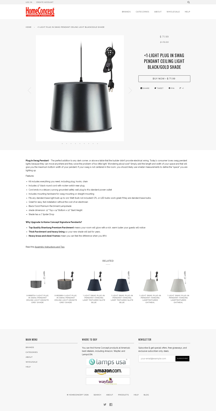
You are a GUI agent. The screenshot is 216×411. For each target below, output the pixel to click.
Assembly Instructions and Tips (50, 247)
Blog (146, 395)
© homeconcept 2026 (78, 395)
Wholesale (173, 12)
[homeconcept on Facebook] (111, 405)
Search (97, 395)
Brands (126, 12)
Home (28, 27)
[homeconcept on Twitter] (105, 405)
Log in (29, 2)
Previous (29, 90)
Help (187, 12)
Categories (142, 12)
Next (130, 90)
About (158, 12)
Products (123, 395)
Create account (44, 2)
